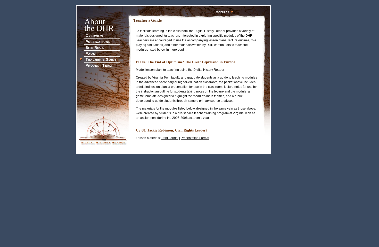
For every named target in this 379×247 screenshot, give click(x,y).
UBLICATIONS (98, 42)
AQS (90, 53)
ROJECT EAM (99, 65)
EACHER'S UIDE (101, 59)
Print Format (169, 138)
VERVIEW (94, 36)
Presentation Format (195, 138)
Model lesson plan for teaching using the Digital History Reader (180, 70)
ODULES (223, 12)
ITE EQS (95, 47)
